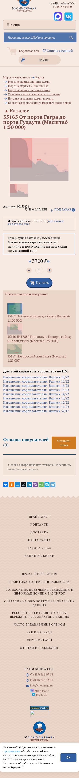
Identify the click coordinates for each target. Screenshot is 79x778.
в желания (37, 209)
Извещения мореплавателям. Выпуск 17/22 (36, 381)
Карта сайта (39, 540)
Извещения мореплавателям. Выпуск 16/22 (36, 385)
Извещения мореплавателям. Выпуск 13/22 (36, 398)
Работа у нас (39, 548)
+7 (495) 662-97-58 (62, 3)
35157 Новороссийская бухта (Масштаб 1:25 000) (36, 358)
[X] (23, 484)
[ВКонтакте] (5, 484)
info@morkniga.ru (41, 685)
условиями (13, 751)
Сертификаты (39, 640)
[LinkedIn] (29, 484)
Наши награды (39, 632)
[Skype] (47, 484)
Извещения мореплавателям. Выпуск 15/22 (36, 390)
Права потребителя (39, 574)
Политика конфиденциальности (39, 582)
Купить (42, 282)
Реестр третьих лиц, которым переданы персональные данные (39, 615)
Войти (43, 60)
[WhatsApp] (41, 484)
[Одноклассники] (11, 484)
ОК (68, 757)
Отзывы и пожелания (39, 648)
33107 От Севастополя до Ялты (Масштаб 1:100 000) (38, 318)
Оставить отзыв (63, 442)
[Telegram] (52, 484)
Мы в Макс (42, 691)
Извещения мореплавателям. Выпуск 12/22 (36, 402)
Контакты (39, 524)
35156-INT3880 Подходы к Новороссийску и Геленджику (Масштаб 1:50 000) (39, 338)
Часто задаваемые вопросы (39, 624)
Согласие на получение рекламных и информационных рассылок (39, 591)
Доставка (39, 532)
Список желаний (59, 51)
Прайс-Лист (39, 517)
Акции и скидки (40, 556)
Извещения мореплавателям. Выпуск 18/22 (36, 377)
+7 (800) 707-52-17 (41, 680)
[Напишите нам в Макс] (58, 16)
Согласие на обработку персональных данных (39, 603)
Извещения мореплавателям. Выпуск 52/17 (36, 411)
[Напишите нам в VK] (68, 16)
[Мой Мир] (17, 484)
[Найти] (71, 37)
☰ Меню (13, 24)
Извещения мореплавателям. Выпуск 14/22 (36, 394)
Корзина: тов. (29, 51)
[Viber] (35, 484)
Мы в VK (41, 695)
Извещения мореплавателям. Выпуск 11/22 (36, 407)
